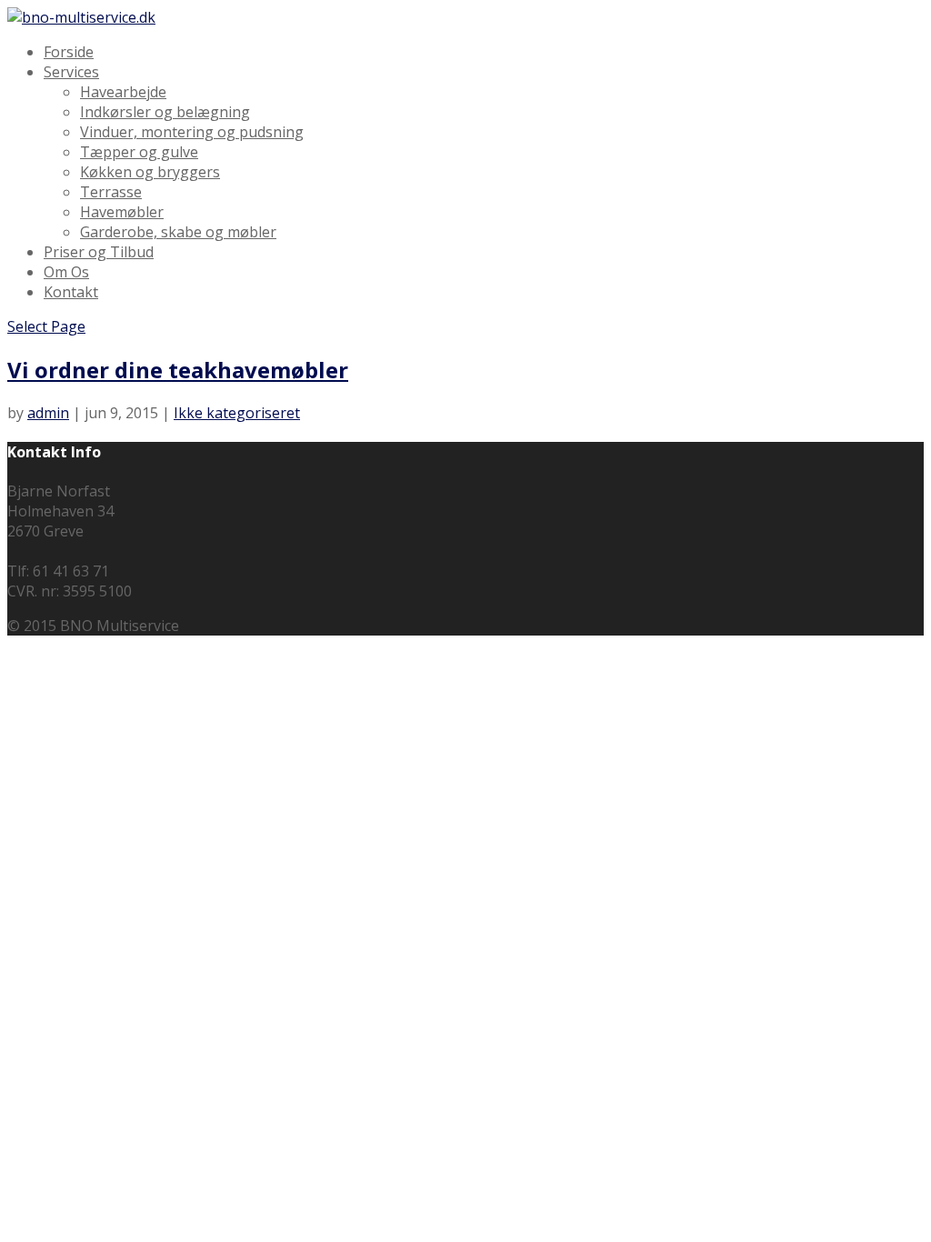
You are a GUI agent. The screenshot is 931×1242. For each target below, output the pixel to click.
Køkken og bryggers (150, 172)
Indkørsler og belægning (165, 112)
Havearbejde (123, 92)
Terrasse (111, 192)
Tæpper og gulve (139, 152)
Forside (69, 52)
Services (71, 72)
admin (48, 413)
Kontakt (71, 292)
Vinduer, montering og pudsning (192, 132)
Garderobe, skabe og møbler (178, 232)
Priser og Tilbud (99, 252)
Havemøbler (122, 212)
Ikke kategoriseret (237, 413)
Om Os (66, 272)
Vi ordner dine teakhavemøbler (177, 370)
